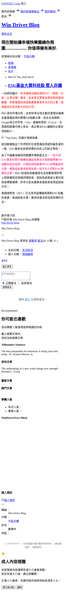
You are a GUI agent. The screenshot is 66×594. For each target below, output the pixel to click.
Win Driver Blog (20, 25)
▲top (4, 260)
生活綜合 (27, 250)
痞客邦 (33, 240)
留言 (40, 240)
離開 (19, 587)
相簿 (11, 63)
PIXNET (16, 543)
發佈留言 (7, 287)
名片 (11, 71)
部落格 (12, 67)
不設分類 (29, 56)
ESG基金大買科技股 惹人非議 (35, 85)
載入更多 (7, 266)
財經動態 (27, 254)
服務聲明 (36, 547)
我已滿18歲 (8, 587)
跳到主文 (6, 33)
